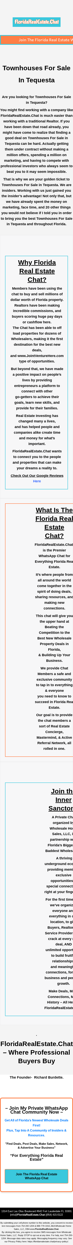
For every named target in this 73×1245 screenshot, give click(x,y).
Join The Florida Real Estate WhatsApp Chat (36, 1176)
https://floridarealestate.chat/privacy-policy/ (48, 1241)
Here (37, 481)
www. (44, 1229)
